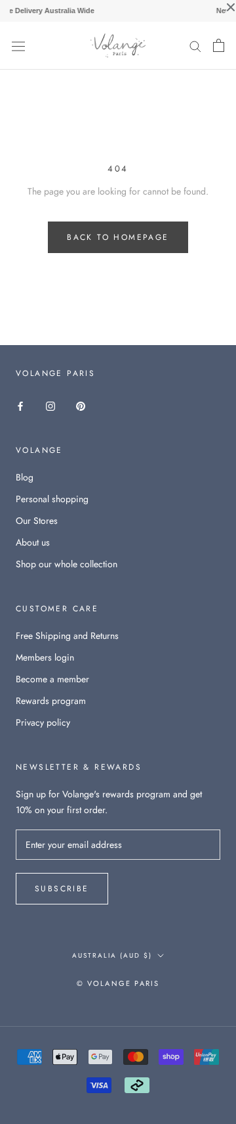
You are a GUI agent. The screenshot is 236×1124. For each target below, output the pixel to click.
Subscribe (62, 889)
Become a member (52, 679)
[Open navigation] (18, 45)
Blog (24, 477)
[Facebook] (20, 405)
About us (33, 542)
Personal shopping (52, 498)
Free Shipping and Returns (67, 635)
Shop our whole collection (66, 564)
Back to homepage (117, 237)
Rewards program (51, 700)
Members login (45, 657)
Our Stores (37, 520)
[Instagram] (50, 405)
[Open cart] (218, 45)
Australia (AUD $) (112, 955)
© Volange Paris (118, 983)
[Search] (195, 45)
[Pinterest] (80, 405)
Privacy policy (43, 722)
